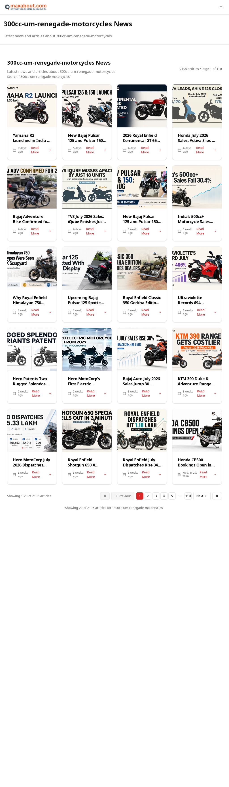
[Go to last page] (217, 496)
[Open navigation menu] (220, 7)
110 (188, 496)
